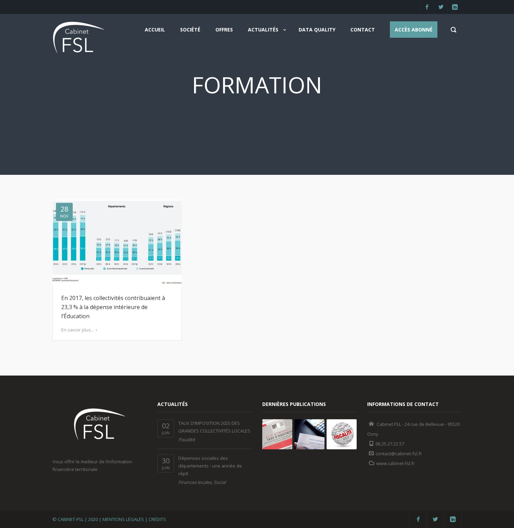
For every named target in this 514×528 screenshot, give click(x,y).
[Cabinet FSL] (78, 40)
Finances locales (195, 482)
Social (220, 482)
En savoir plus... (77, 330)
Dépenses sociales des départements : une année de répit (210, 466)
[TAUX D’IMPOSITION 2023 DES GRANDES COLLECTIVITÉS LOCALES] (309, 434)
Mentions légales (123, 519)
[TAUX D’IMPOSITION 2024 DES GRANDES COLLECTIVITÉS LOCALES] (277, 434)
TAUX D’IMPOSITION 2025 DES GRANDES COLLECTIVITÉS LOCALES (214, 427)
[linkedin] (455, 7)
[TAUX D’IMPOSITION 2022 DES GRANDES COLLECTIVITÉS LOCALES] (342, 434)
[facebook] (427, 7)
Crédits (157, 519)
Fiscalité (186, 439)
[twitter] (441, 7)
